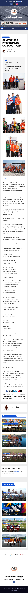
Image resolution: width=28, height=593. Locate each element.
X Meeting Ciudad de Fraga (11, 511)
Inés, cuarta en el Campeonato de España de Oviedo (8, 396)
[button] (23, 28)
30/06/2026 (8, 498)
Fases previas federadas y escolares (13, 427)
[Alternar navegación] (13, 28)
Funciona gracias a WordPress (10, 588)
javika (10, 49)
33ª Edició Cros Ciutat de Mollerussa (19, 395)
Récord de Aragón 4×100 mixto (13, 495)
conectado (17, 471)
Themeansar (14, 590)
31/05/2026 (8, 529)
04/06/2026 (8, 514)
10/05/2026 (8, 545)
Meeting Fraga (9, 442)
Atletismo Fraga (14, 17)
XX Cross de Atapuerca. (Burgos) (13, 456)
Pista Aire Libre (7, 492)
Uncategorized (6, 37)
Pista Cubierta (7, 423)
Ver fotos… (6, 179)
